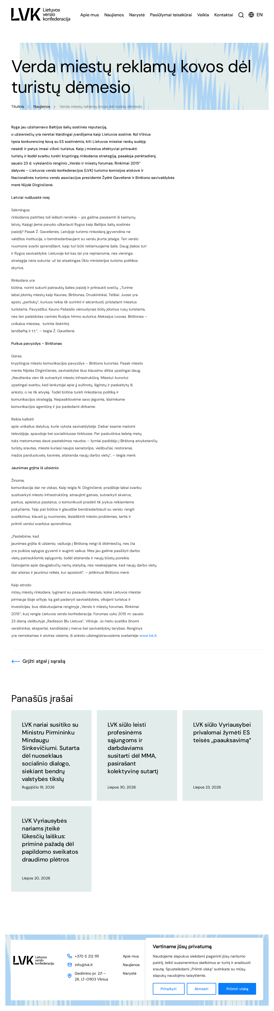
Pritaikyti (169, 988)
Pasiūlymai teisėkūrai (171, 15)
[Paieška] (241, 15)
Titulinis (17, 106)
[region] (204, 969)
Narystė (137, 15)
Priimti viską (237, 988)
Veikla (203, 15)
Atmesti (201, 988)
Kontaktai (223, 15)
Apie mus (89, 15)
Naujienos (114, 15)
